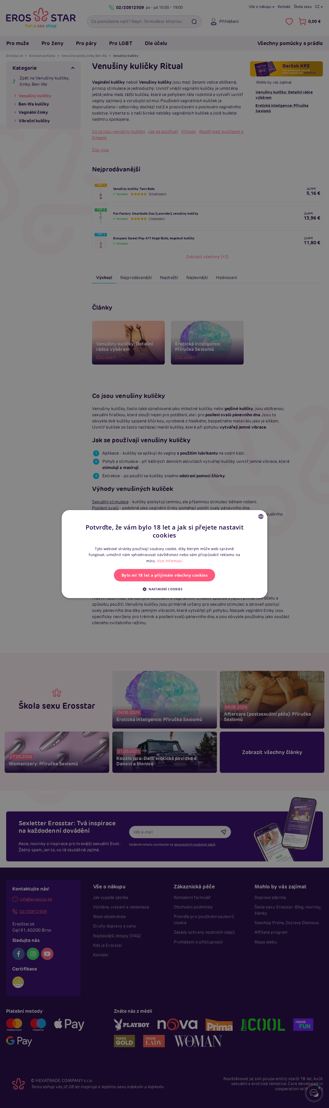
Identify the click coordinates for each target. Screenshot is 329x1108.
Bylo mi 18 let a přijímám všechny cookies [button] (164, 575)
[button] (164, 589)
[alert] (164, 554)
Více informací (169, 560)
